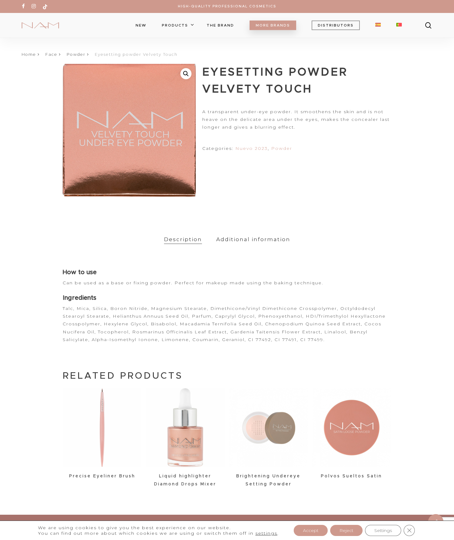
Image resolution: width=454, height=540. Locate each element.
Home (29, 54)
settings (266, 533)
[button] (185, 73)
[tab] (183, 239)
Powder (76, 54)
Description (183, 239)
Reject (346, 530)
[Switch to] (378, 25)
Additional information (253, 239)
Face (51, 54)
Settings (383, 530)
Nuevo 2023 (251, 148)
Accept (310, 530)
